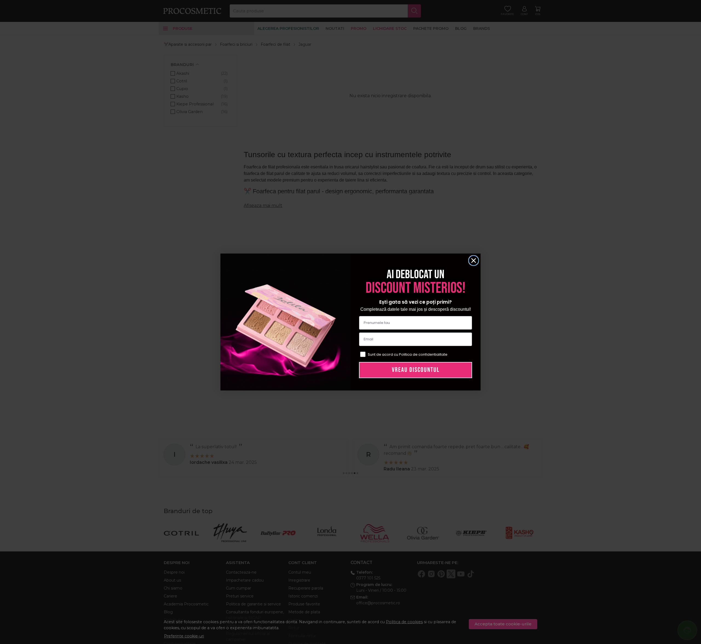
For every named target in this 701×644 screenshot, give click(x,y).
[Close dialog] (473, 260)
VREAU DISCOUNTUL (415, 370)
